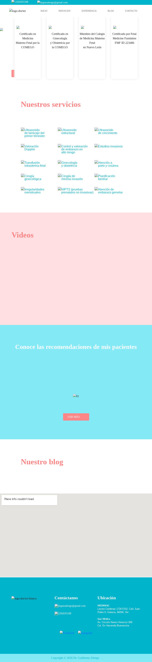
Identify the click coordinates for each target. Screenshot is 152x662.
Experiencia (89, 11)
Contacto (131, 11)
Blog (111, 11)
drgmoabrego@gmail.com (54, 2)
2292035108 (21, 2)
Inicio (44, 11)
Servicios (64, 11)
